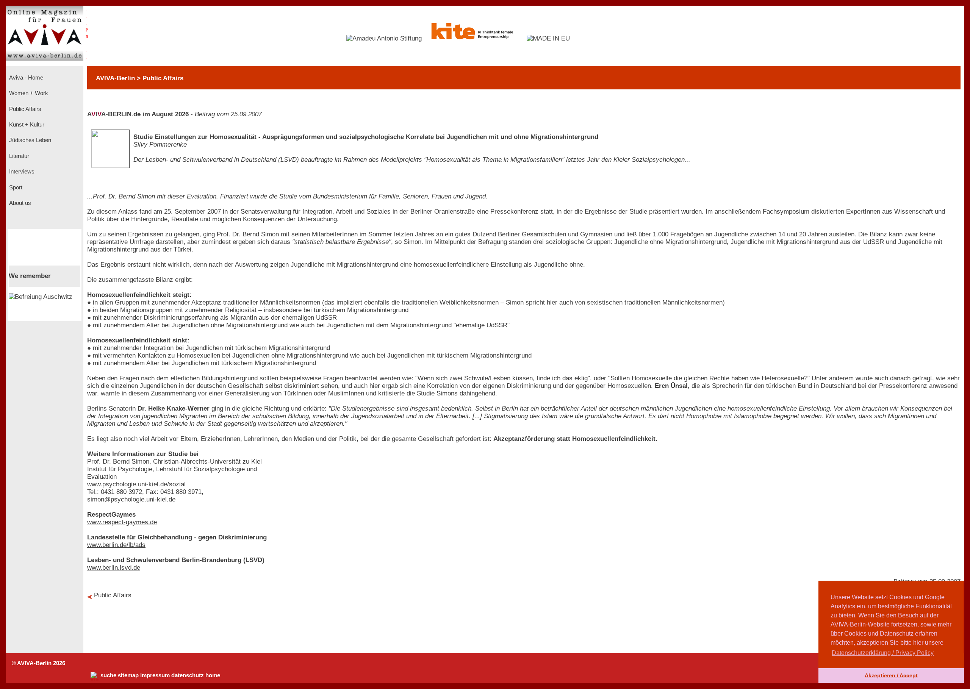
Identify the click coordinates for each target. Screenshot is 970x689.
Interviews (21, 172)
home (212, 675)
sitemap (128, 675)
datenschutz (187, 675)
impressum (155, 675)
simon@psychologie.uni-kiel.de (131, 499)
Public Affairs (24, 109)
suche (108, 675)
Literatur (18, 156)
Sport (15, 187)
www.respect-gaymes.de (122, 522)
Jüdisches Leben (29, 140)
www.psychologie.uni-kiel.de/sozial (136, 484)
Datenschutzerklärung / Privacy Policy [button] (883, 653)
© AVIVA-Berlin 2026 (38, 663)
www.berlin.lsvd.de (113, 567)
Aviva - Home (25, 78)
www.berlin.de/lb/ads (116, 544)
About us (19, 203)
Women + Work (28, 93)
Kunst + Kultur (26, 125)
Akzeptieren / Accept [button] (891, 675)
